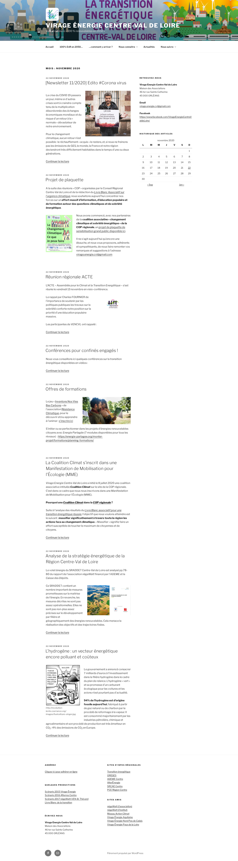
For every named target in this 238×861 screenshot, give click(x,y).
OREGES (111, 775)
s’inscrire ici (66, 420)
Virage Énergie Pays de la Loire (123, 824)
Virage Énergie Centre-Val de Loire (113, 25)
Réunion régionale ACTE (69, 276)
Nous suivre (167, 46)
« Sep (150, 184)
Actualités (149, 46)
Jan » (181, 184)
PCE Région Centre (117, 789)
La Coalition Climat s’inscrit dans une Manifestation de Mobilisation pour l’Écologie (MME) (81, 468)
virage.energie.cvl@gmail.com (94, 254)
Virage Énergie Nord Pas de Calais (124, 820)
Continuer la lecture (57, 161)
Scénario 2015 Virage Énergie (60, 791)
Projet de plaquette (64, 179)
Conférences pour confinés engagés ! (81, 350)
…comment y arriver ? (101, 46)
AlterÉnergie (113, 782)
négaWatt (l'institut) (117, 809)
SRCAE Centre (115, 786)
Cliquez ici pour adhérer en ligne (61, 771)
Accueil (49, 46)
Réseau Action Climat (118, 813)
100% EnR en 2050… (71, 46)
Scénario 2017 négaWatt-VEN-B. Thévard (66, 798)
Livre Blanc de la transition (58, 802)
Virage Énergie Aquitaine (120, 817)
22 (189, 167)
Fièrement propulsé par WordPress (125, 853)
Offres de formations (65, 389)
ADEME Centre (115, 779)
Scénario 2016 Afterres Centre (61, 795)
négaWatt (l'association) (119, 806)
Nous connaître (127, 46)
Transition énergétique (118, 771)
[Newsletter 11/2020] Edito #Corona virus (85, 82)
